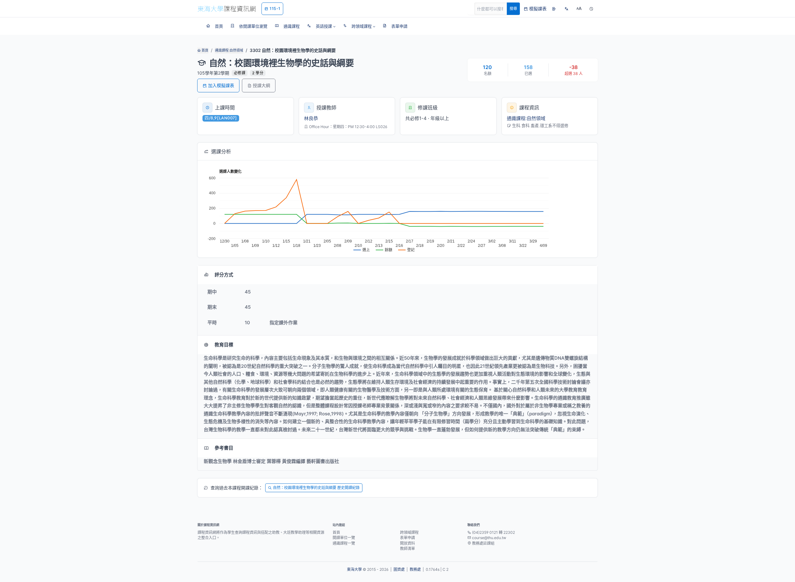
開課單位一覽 (344, 537)
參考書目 (224, 448)
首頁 (204, 50)
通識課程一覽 (344, 543)
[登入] (554, 8)
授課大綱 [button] (261, 85)
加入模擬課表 (221, 85)
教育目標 (224, 345)
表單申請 (407, 537)
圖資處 (399, 569)
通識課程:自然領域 (229, 50)
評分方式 (224, 275)
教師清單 (407, 548)
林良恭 (311, 118)
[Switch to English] (566, 8)
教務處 (415, 569)
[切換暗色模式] (591, 8)
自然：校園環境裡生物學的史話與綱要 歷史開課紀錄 (316, 487)
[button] (321, 26)
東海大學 (354, 569)
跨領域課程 (409, 532)
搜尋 (513, 8)
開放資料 (407, 543)
